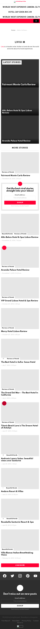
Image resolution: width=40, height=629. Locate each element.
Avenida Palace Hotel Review (15, 270)
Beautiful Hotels (7, 234)
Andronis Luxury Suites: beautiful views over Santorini (17, 460)
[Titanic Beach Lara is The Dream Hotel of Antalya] (20, 412)
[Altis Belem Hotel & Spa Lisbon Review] (20, 101)
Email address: (20, 195)
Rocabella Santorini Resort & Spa (17, 522)
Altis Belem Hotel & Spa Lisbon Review (19, 237)
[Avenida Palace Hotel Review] (20, 130)
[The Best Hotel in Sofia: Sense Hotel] (20, 349)
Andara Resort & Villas (12, 491)
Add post (36, 21)
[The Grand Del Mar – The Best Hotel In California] (20, 380)
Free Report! (5, 620)
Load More (20, 565)
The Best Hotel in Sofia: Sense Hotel (18, 362)
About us (20, 622)
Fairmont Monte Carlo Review (15, 176)
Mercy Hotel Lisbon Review (14, 331)
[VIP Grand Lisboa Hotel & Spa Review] (20, 287)
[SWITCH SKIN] (25, 21)
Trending (4, 403)
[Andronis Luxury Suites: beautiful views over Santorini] (20, 445)
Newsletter (16, 620)
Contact (36, 620)
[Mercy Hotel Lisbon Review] (20, 318)
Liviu (2, 46)
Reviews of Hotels (8, 172)
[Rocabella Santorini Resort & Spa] (20, 509)
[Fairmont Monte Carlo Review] (20, 73)
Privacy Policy (26, 620)
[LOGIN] (29, 21)
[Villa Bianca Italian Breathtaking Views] (20, 540)
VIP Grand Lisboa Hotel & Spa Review (19, 301)
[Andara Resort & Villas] (20, 478)
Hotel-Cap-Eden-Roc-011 (20, 12)
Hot (4, 248)
